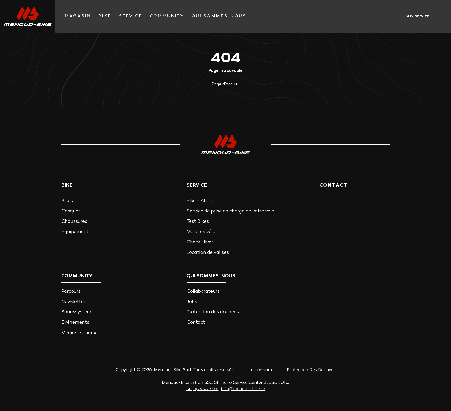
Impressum (261, 370)
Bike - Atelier (201, 201)
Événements (75, 322)
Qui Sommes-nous (219, 16)
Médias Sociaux (78, 333)
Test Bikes (198, 221)
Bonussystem (76, 312)
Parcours (71, 291)
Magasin (78, 16)
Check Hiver (200, 242)
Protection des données (213, 312)
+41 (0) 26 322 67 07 (202, 389)
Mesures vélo (201, 232)
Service (130, 16)
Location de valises (208, 252)
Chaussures (74, 221)
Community (167, 16)
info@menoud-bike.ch (243, 389)
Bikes (67, 201)
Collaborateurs (203, 291)
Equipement (75, 232)
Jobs (192, 302)
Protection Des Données (311, 370)
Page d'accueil (225, 84)
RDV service (417, 16)
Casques (71, 211)
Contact (196, 322)
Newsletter (73, 302)
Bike (104, 16)
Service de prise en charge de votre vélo (230, 211)
